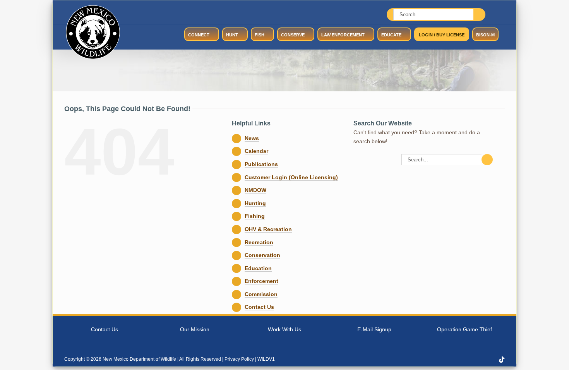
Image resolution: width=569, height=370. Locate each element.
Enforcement (261, 281)
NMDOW (255, 190)
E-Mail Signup (374, 329)
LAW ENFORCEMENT (343, 35)
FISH (259, 35)
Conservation (262, 255)
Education (258, 268)
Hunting (255, 203)
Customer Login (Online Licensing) (291, 177)
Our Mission (194, 329)
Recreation (259, 242)
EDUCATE (391, 35)
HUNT (232, 35)
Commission (261, 294)
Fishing (255, 216)
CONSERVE (293, 35)
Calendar (256, 151)
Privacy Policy (239, 359)
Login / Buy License (441, 35)
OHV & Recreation (268, 229)
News (252, 138)
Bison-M (485, 35)
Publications (261, 164)
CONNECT (198, 35)
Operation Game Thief (464, 329)
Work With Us (284, 329)
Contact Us (259, 307)
